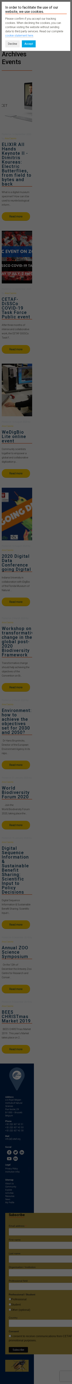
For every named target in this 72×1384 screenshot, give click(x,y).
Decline (12, 43)
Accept (28, 43)
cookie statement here (19, 35)
